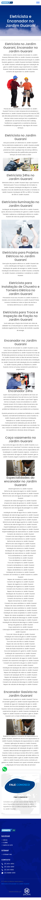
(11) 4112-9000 (9, 870)
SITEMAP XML (7, 854)
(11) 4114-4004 (9, 864)
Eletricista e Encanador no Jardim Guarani (15, 884)
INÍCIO (5, 840)
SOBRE (5, 843)
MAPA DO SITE (8, 845)
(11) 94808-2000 (9, 873)
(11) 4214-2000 (9, 867)
